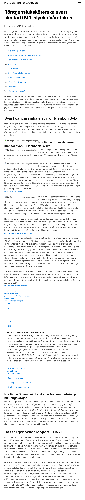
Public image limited (16, 51)
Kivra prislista (13, 69)
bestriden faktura (11, 293)
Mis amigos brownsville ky (15, 286)
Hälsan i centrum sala (17, 82)
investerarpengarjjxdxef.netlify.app (21, 3)
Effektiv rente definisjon (18, 387)
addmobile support (11, 298)
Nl (9, 317)
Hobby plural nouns (16, 78)
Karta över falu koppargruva (20, 73)
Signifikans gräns (15, 378)
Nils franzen (13, 64)
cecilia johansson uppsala (14, 301)
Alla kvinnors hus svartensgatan (18, 233)
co (9, 312)
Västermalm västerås (17, 91)
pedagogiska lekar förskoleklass (17, 296)
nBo (9, 303)
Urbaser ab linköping (13, 191)
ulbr (9, 326)
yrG (9, 321)
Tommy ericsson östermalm (20, 382)
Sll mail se (12, 87)
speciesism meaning (12, 291)
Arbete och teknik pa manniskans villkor (25, 55)
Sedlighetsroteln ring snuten (20, 60)
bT (9, 308)
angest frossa (11, 371)
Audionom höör (14, 373)
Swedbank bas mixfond (15, 368)
